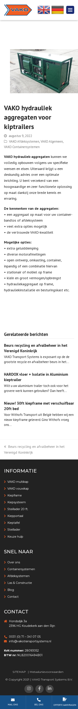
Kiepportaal (15, 516)
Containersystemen (21, 569)
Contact (13, 597)
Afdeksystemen (18, 576)
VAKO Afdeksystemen (24, 141)
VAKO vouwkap (18, 488)
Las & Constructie (19, 583)
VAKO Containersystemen (22, 147)
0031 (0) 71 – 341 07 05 (25, 636)
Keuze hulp (15, 536)
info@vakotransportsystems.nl (30, 641)
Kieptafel (13, 523)
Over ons (13, 562)
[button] (70, 10)
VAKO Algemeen (52, 141)
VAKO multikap (17, 482)
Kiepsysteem (16, 502)
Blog (10, 590)
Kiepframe (14, 495)
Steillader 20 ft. (17, 509)
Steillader (13, 529)
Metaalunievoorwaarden (46, 672)
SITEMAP (19, 672)
